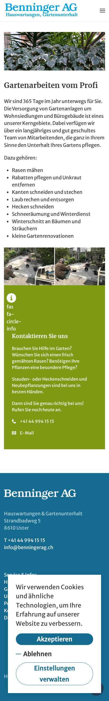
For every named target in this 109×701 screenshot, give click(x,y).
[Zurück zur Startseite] (41, 10)
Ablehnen (37, 654)
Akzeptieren (54, 639)
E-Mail (27, 433)
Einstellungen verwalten (54, 673)
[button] (102, 10)
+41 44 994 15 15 (37, 421)
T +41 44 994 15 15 (24, 540)
